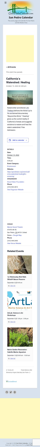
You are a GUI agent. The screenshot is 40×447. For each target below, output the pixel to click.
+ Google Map (17, 235)
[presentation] (19, 265)
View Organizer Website (15, 189)
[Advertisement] (20, 48)
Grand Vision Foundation (15, 182)
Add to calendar (18, 140)
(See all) (12, 286)
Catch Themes (30, 445)
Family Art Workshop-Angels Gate (13, 371)
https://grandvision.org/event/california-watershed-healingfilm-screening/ (18, 174)
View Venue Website (14, 243)
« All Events (11, 67)
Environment (11, 166)
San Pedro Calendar (21, 17)
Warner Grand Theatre (15, 227)
